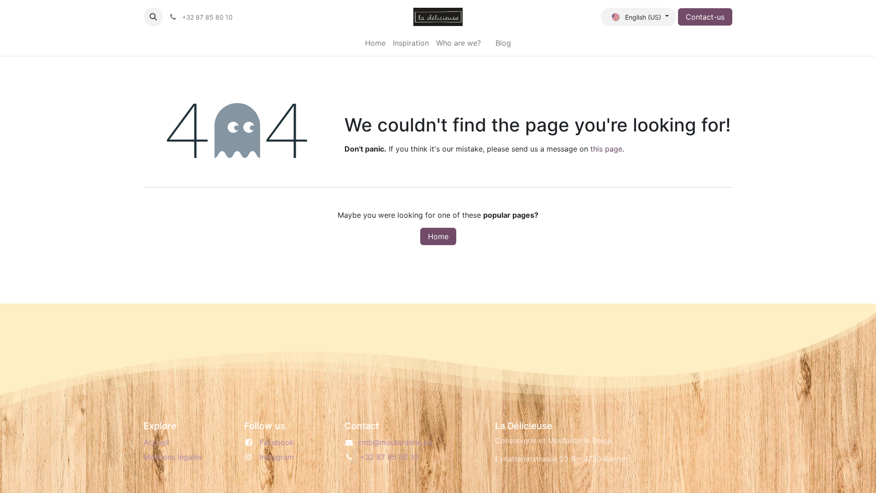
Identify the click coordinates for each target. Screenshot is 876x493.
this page (606, 148)
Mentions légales (173, 457)
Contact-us (705, 16)
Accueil (156, 442)
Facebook (277, 442)
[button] (153, 16)
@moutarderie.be (395, 442)
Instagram (277, 457)
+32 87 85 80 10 (389, 457)
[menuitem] (375, 43)
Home (438, 236)
